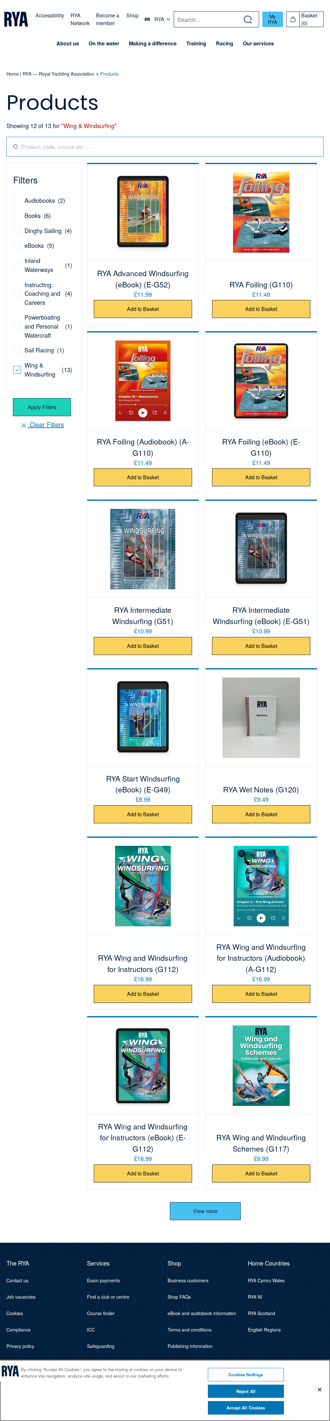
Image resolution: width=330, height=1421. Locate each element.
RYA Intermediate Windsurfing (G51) (142, 615)
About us (67, 43)
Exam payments (103, 1280)
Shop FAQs (179, 1297)
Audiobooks (39, 200)
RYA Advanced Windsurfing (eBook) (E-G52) (143, 278)
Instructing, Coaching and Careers (42, 293)
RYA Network (80, 19)
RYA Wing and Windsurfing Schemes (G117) (261, 1143)
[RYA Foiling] (261, 212)
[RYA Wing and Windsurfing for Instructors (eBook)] (143, 1065)
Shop (132, 15)
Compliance (18, 1329)
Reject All (246, 1391)
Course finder (101, 1313)
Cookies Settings (245, 1374)
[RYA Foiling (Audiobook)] (143, 380)
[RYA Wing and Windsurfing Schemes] (261, 1065)
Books (32, 215)
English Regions (264, 1329)
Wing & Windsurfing (39, 369)
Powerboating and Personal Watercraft (42, 326)
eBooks (34, 245)
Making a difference (153, 43)
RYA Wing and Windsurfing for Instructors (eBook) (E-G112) (143, 1137)
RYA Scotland (261, 1313)
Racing (224, 43)
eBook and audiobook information (202, 1313)
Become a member (107, 19)
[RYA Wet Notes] (261, 717)
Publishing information (190, 1346)
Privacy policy (20, 1346)
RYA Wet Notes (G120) (261, 789)
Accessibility (49, 15)
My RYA (272, 19)
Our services (258, 43)
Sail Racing (39, 350)
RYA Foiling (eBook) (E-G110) (261, 447)
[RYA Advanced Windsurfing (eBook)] (143, 212)
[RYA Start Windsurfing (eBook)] (143, 717)
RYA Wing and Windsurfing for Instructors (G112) (143, 963)
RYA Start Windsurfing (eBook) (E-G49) (143, 784)
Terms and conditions (189, 1329)
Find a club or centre (108, 1297)
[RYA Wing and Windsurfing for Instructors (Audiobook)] (261, 886)
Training (196, 43)
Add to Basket (143, 309)
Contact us (17, 1280)
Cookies (14, 1313)
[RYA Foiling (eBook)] (261, 380)
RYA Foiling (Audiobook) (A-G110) (143, 447)
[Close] (320, 1390)
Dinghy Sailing (43, 230)
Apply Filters (42, 407)
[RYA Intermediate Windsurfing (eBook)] (261, 549)
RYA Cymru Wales (266, 1280)
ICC (91, 1329)
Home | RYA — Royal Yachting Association (50, 73)
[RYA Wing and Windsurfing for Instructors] (143, 886)
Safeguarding (100, 1346)
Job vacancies (20, 1297)
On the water (104, 43)
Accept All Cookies (246, 1408)
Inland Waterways (38, 265)
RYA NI (255, 1297)
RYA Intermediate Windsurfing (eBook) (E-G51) (261, 615)
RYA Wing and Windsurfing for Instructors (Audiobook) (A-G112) (261, 958)
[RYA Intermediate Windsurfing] (143, 549)
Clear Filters (46, 424)
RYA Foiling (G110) (261, 284)
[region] (165, 1390)
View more (205, 1211)
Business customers (188, 1280)
